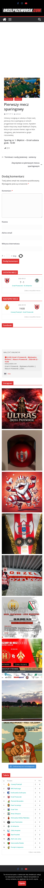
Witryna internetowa (11, 243)
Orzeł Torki (14, 809)
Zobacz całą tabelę (34, 852)
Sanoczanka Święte (17, 843)
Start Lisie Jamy (16, 839)
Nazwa (5, 222)
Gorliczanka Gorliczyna (18, 793)
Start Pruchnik (15, 835)
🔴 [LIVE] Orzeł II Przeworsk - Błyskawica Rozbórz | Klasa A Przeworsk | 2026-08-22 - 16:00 (21, 359)
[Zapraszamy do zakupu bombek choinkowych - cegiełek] (22, 450)
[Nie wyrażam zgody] (41, 880)
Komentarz (7, 191)
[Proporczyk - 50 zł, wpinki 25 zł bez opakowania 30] (22, 533)
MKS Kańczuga (16, 788)
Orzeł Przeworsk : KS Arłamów (22, 286)
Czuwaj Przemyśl (16, 784)
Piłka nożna (8, 99)
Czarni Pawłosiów (16, 822)
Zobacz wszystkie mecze (32, 290)
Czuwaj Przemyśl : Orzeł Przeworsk (22, 312)
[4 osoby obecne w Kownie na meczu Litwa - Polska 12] (22, 575)
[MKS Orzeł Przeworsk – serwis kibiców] (4, 19)
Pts (40, 781)
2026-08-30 (22, 305)
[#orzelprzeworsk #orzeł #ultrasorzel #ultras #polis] (22, 408)
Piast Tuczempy (16, 805)
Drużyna (9, 781)
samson (18, 114)
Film (9, 374)
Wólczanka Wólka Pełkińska (20, 818)
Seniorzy (18, 99)
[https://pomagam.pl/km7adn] (22, 492)
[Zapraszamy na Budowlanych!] (22, 742)
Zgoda (22, 883)
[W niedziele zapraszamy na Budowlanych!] (22, 617)
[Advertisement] (22, 45)
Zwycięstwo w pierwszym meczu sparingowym (25, 164)
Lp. (4, 781)
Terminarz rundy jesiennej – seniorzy (20, 157)
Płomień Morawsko (17, 801)
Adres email (7, 233)
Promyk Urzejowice (17, 847)
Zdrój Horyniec (15, 830)
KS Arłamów (15, 826)
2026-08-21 (22, 278)
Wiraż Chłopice (16, 814)
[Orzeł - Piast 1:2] (22, 700)
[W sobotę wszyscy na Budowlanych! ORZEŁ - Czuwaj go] (22, 659)
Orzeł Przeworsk (16, 797)
